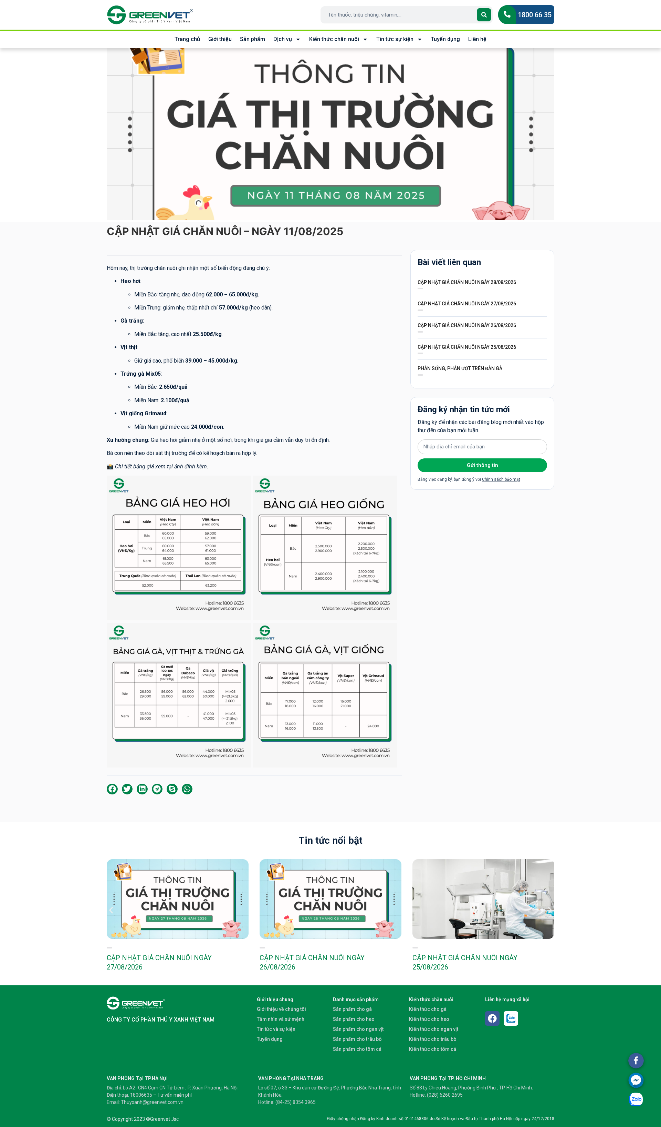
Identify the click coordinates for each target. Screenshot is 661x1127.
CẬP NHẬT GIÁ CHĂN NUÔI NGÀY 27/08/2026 (467, 303)
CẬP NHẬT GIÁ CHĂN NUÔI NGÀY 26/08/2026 (467, 325)
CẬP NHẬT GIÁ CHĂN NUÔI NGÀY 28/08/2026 (467, 282)
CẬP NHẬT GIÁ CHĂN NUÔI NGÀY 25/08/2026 (467, 347)
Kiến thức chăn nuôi (334, 39)
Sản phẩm (252, 39)
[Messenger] (636, 1080)
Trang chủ (187, 39)
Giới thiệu (220, 39)
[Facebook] (492, 1018)
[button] (112, 789)
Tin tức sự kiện (394, 39)
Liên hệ (477, 39)
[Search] (484, 14)
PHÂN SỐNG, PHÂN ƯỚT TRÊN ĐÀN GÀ (460, 368)
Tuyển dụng (445, 39)
